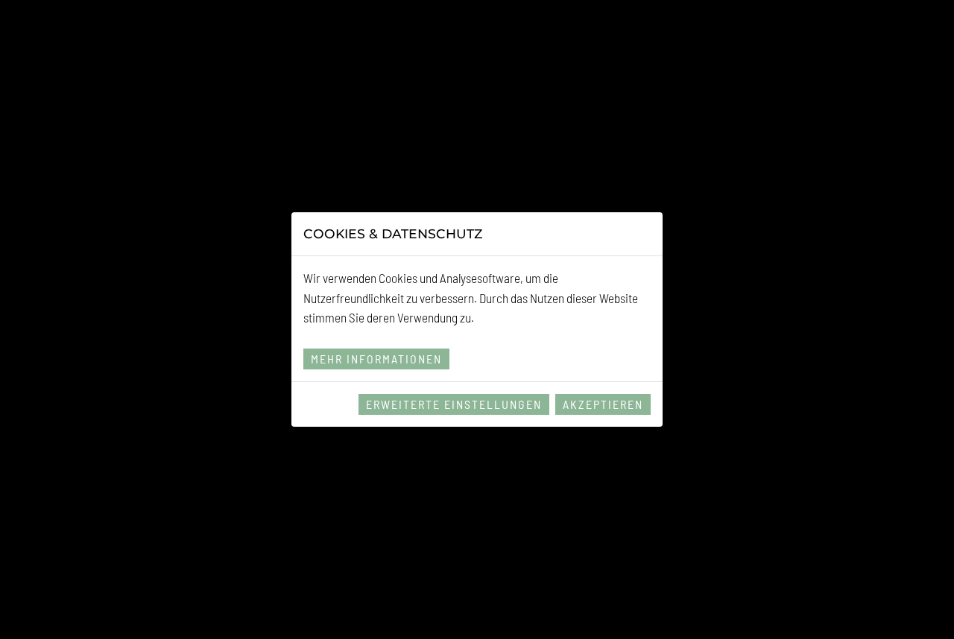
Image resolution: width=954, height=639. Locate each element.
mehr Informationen (376, 359)
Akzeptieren (603, 404)
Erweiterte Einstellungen (454, 404)
